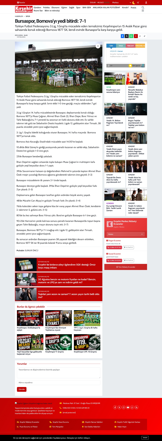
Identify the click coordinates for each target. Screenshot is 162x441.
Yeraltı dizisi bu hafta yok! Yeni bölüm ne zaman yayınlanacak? (135, 181)
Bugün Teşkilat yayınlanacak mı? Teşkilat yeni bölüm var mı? (136, 124)
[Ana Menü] (143, 10)
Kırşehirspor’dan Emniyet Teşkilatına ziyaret (55, 329)
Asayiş (133, 7)
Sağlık (71, 7)
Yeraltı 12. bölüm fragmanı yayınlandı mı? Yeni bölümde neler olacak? (136, 209)
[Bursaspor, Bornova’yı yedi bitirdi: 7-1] (58, 67)
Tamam (145, 438)
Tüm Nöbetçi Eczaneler (126, 267)
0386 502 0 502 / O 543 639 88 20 (76, 408)
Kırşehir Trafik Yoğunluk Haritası (128, 422)
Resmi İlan (38, 10)
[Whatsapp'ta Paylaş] (131, 36)
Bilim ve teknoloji (52, 10)
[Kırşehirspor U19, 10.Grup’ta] (87, 342)
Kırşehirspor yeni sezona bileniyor (113, 91)
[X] (119, 407)
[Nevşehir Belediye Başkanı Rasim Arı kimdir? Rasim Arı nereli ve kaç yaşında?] (136, 78)
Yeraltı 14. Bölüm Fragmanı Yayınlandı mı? (114, 122)
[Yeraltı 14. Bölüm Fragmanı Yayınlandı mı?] (114, 109)
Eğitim (64, 7)
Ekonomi (55, 7)
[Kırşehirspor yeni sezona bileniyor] (114, 78)
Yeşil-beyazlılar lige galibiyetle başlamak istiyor (29, 353)
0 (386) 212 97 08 (115, 247)
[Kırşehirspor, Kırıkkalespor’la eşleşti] (30, 318)
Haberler (19, 16)
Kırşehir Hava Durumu (61, 422)
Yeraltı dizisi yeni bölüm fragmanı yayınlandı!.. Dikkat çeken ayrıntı (136, 152)
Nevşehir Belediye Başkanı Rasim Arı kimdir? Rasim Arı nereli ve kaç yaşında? (135, 94)
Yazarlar (22, 2)
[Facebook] (115, 407)
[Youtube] (128, 407)
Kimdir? (125, 7)
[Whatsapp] (132, 407)
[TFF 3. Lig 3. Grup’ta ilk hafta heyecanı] (87, 318)
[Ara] (143, 7)
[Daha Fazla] (136, 36)
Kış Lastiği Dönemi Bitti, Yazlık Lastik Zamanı (114, 208)
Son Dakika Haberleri (92, 427)
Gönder (22, 389)
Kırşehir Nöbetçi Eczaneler (29, 422)
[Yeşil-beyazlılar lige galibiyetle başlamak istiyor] (30, 342)
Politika (46, 7)
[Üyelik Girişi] (145, 2)
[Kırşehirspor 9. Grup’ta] (58, 342)
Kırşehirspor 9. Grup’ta (54, 352)
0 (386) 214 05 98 (115, 260)
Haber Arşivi (122, 427)
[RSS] (136, 407)
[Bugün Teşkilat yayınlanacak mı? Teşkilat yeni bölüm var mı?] (136, 109)
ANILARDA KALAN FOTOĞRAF (106, 7)
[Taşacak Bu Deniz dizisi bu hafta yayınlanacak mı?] (114, 166)
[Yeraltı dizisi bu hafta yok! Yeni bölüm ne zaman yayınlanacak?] (136, 166)
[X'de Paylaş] (127, 36)
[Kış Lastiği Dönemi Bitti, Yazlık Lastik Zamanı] (114, 195)
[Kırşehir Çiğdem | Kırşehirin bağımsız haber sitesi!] (24, 9)
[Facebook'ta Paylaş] (122, 36)
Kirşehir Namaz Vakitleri (94, 422)
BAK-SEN (87, 7)
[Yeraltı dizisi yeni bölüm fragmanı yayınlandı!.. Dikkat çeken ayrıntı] (136, 138)
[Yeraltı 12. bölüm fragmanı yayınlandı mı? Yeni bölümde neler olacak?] (136, 195)
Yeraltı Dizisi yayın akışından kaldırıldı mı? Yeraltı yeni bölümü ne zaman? (114, 152)
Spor (78, 7)
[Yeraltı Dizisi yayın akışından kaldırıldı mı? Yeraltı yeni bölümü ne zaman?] (114, 138)
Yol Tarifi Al (129, 247)
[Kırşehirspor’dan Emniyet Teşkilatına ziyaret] (58, 318)
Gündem (37, 7)
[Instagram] (124, 407)
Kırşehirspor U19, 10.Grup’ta (85, 352)
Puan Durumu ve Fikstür (29, 427)
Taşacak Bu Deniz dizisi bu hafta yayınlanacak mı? (113, 179)
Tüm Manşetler (57, 427)
